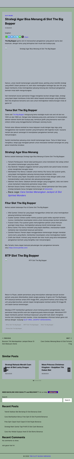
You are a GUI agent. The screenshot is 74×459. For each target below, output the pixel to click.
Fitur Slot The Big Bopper (13, 324)
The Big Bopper (18, 114)
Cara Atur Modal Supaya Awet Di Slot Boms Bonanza (24, 432)
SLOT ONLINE (9, 15)
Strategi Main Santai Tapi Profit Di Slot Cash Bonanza (24, 427)
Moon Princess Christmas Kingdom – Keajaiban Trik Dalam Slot (53, 367)
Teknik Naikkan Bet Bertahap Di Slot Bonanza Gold (23, 412)
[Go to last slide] (5, 370)
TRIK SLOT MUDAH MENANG (40, 456)
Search (4, 397)
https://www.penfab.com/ (18, 248)
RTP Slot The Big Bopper (31, 324)
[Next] (69, 370)
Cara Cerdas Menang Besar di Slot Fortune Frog (56, 341)
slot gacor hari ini (8, 445)
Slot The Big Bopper (47, 324)
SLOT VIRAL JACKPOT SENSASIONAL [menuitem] (37, 320)
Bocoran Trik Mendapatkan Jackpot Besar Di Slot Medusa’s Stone (18, 341)
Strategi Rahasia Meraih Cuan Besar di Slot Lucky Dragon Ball (18, 367)
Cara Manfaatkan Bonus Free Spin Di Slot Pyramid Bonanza (26, 417)
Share (26, 37)
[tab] (33, 380)
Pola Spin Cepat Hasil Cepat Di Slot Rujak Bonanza (23, 422)
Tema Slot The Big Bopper (14, 328)
